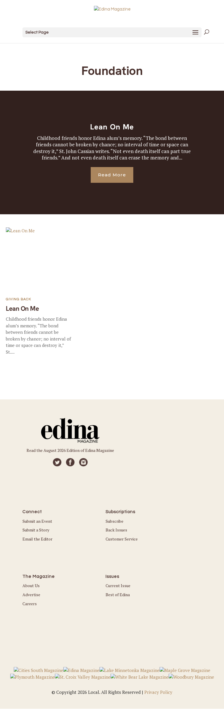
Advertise (31, 594)
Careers (29, 603)
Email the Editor (37, 539)
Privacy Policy (158, 692)
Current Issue (118, 585)
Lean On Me (112, 127)
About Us (31, 585)
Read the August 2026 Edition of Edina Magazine (70, 450)
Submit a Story (35, 530)
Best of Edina (118, 594)
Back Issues (116, 530)
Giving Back (18, 299)
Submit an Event (37, 521)
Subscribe (114, 521)
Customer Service (122, 539)
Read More (112, 175)
